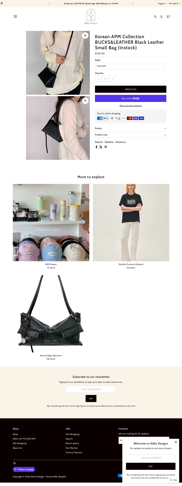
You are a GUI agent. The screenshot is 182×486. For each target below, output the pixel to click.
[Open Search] (155, 16)
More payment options (131, 106)
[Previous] (49, 3)
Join (91, 398)
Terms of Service (74, 452)
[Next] (133, 3)
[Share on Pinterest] (106, 147)
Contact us (120, 142)
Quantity (99, 73)
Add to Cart (130, 89)
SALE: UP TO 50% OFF (24, 438)
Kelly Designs (37, 476)
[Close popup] (175, 442)
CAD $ (175, 3)
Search (69, 438)
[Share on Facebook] (97, 147)
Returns (99, 142)
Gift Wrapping (19, 443)
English (161, 3)
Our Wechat (72, 448)
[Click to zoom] (85, 35)
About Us (17, 448)
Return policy (72, 443)
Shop (15, 434)
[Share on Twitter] (101, 147)
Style (97, 60)
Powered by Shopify (56, 476)
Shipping (109, 142)
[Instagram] (1, 3)
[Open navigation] (15, 16)
